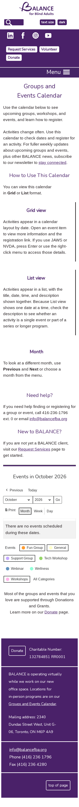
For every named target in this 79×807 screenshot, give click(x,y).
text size (47, 22)
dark (63, 22)
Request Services (21, 49)
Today (32, 490)
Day (50, 511)
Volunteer (49, 49)
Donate (14, 57)
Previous (16, 490)
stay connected (52, 162)
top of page (58, 785)
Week (38, 511)
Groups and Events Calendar (32, 703)
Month (25, 511)
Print (9, 511)
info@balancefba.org (48, 418)
